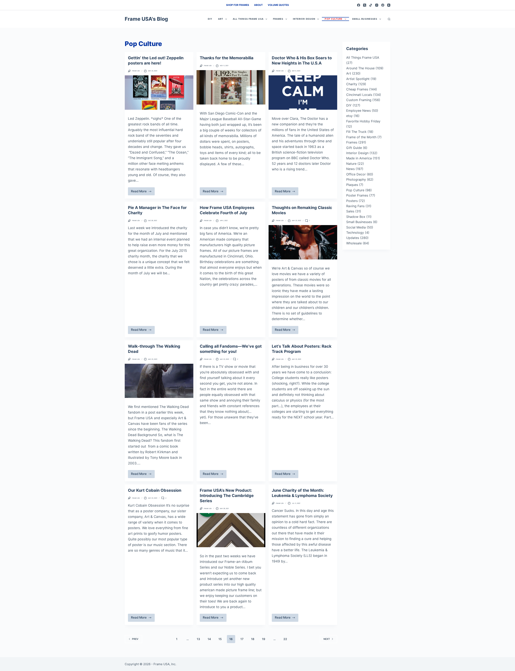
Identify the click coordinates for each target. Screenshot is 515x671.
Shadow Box (355, 217)
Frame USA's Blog (146, 19)
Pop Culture (333, 18)
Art (220, 18)
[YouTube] (388, 5)
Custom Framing (358, 100)
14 (209, 639)
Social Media (356, 227)
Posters (352, 201)
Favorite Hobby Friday (363, 121)
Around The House (360, 68)
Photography (356, 179)
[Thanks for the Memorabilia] (231, 87)
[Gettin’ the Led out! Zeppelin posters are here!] (159, 92)
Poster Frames (357, 195)
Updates (352, 238)
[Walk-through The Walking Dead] (159, 381)
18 (252, 639)
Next (326, 638)
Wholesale (354, 243)
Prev (135, 638)
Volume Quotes (278, 4)
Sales (350, 211)
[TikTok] (370, 5)
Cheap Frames (357, 89)
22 (285, 639)
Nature (351, 164)
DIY (210, 18)
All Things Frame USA (248, 18)
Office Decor (356, 174)
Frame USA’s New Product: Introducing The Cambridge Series (227, 495)
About (258, 4)
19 (263, 639)
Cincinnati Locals (359, 95)
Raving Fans (355, 206)
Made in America (359, 158)
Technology (355, 232)
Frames (278, 18)
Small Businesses (364, 18)
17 (241, 639)
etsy (349, 116)
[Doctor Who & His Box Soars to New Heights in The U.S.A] (303, 92)
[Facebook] (358, 5)
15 (220, 639)
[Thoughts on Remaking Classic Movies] (303, 242)
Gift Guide (354, 148)
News (350, 169)
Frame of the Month (361, 137)
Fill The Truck (356, 132)
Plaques (352, 185)
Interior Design (304, 18)
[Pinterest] (382, 5)
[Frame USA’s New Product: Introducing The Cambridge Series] (231, 530)
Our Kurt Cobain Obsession (154, 490)
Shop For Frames (237, 4)
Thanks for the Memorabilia (226, 57)
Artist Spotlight (358, 79)
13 (198, 639)
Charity (351, 84)
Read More (142, 192)
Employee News (358, 111)
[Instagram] (376, 5)
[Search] (389, 19)
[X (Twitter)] (364, 5)
